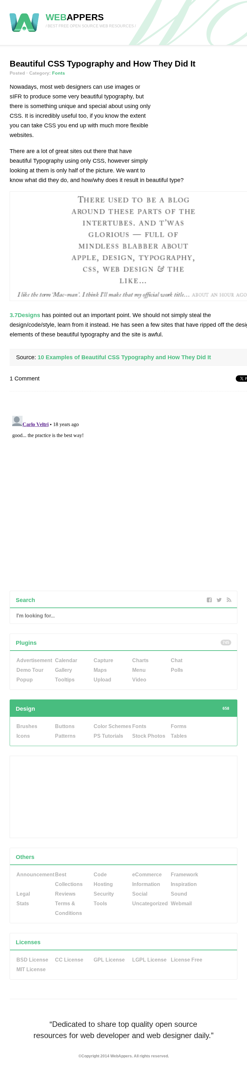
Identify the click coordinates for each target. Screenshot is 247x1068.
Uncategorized (150, 903)
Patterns (65, 736)
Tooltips (65, 679)
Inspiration (184, 884)
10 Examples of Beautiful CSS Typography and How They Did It (124, 357)
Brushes (26, 726)
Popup (24, 679)
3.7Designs (25, 315)
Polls (177, 670)
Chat (176, 660)
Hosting (103, 884)
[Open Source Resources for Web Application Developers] (24, 32)
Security (104, 894)
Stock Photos (148, 736)
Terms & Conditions (68, 908)
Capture (103, 660)
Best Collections (69, 879)
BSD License (32, 960)
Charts (140, 660)
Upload (102, 679)
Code (100, 874)
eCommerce (147, 874)
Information (146, 884)
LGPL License (149, 960)
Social (139, 894)
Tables (179, 736)
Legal (23, 894)
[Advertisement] (203, 122)
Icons (23, 736)
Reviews (65, 894)
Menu (139, 670)
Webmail (181, 903)
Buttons (65, 726)
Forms (179, 726)
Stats (22, 903)
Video (139, 679)
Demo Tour (29, 670)
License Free (186, 960)
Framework (184, 874)
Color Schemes (112, 726)
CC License (69, 960)
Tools (100, 903)
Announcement (35, 874)
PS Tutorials (108, 736)
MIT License (31, 969)
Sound (179, 894)
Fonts (58, 73)
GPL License (109, 960)
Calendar (66, 660)
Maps (100, 670)
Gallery (63, 670)
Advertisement (34, 660)
